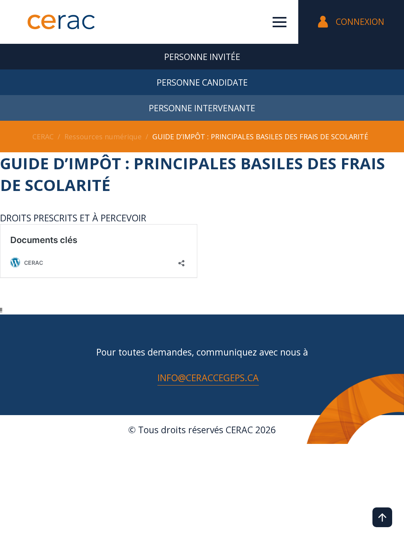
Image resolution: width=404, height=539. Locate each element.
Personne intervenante (202, 108)
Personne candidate (202, 82)
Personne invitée (202, 56)
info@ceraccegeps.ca (208, 377)
